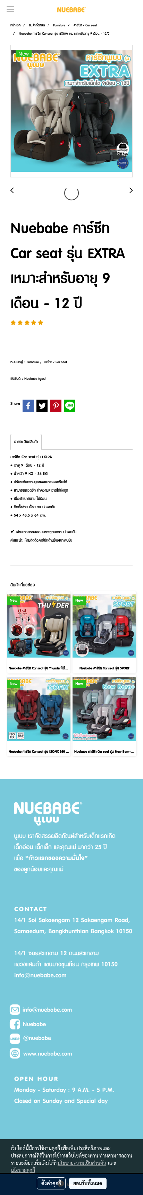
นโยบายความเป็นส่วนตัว (82, 1163)
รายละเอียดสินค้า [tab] (26, 441)
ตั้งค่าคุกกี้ (51, 1183)
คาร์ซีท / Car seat (55, 362)
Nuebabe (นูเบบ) (35, 379)
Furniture (33, 362)
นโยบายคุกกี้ (23, 1170)
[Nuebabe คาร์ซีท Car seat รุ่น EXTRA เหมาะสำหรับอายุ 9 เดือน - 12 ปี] (71, 111)
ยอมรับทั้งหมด (87, 1183)
